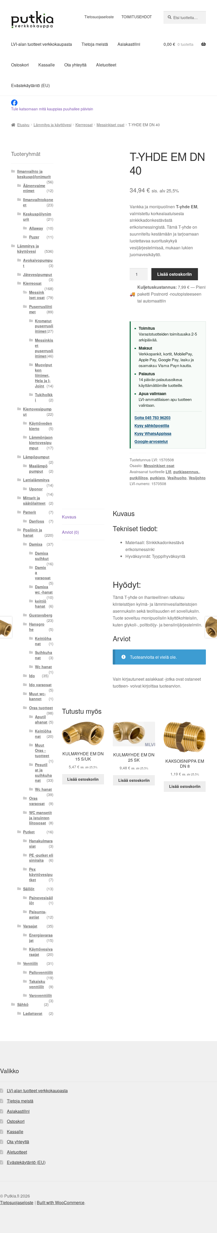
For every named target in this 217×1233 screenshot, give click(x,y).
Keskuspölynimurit (37, 216)
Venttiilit (30, 963)
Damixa (35, 544)
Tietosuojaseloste (99, 16)
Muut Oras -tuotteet (42, 750)
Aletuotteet (106, 65)
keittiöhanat (40, 603)
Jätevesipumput (37, 274)
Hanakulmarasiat (41, 843)
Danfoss (36, 521)
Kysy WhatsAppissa (152, 433)
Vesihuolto (177, 477)
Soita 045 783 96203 (152, 418)
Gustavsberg (40, 615)
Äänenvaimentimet (34, 188)
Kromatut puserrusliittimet (44, 326)
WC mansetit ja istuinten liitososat (40, 818)
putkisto (157, 477)
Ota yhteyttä (75, 65)
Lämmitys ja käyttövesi (52, 124)
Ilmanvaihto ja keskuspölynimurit (34, 174)
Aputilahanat (41, 719)
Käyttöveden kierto (40, 426)
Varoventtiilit (40, 995)
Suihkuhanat (43, 655)
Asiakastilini (128, 44)
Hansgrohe (36, 626)
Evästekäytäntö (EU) (30, 85)
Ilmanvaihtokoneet (38, 202)
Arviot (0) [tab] (70, 532)
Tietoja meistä (95, 44)
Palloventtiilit (41, 972)
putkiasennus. (186, 471)
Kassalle (46, 65)
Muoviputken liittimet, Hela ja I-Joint (43, 375)
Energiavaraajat (41, 937)
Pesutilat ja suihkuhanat (43, 772)
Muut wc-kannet (37, 696)
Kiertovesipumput (37, 411)
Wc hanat (43, 666)
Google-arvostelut (151, 441)
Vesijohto (197, 477)
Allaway (36, 228)
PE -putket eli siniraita (41, 857)
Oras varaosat (37, 801)
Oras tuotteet (41, 707)
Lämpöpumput (36, 456)
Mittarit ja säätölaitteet (34, 500)
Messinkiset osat (110, 124)
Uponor (36, 488)
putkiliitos (139, 477)
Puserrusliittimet (40, 309)
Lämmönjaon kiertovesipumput (41, 442)
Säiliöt (28, 888)
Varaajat (30, 926)
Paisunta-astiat (37, 914)
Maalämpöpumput (38, 468)
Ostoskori (20, 65)
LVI (168, 471)
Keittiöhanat (43, 641)
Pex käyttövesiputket (41, 874)
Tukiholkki (44, 397)
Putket (29, 831)
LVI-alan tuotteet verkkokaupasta (41, 44)
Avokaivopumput (38, 263)
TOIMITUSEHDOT (136, 16)
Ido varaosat (40, 684)
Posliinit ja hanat (32, 532)
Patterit (29, 512)
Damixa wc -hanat (44, 589)
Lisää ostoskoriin (174, 274)
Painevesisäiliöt (41, 900)
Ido (32, 675)
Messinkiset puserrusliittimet (44, 347)
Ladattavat (32, 1013)
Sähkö (23, 1004)
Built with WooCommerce (60, 1202)
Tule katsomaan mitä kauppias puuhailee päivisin (52, 108)
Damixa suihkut (42, 555)
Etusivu (23, 124)
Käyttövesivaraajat (41, 951)
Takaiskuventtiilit (37, 984)
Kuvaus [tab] (69, 517)
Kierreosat (84, 124)
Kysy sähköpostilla (151, 425)
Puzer (34, 237)
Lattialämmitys (36, 479)
